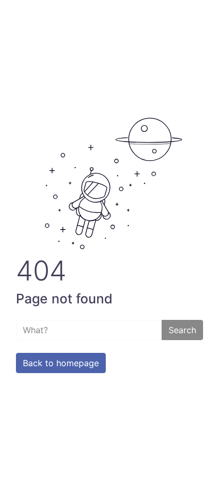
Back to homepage (61, 363)
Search (182, 330)
